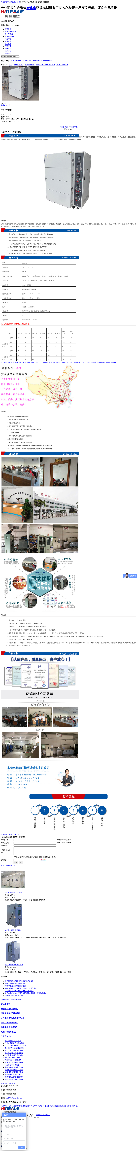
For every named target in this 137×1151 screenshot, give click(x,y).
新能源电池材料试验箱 (13, 1041)
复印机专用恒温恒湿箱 (13, 930)
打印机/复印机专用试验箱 (14, 1055)
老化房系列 (5, 1004)
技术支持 (48, 1106)
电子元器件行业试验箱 (13, 1074)
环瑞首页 (4, 1106)
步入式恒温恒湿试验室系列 (12, 1018)
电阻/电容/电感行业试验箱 (14, 1067)
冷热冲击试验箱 (30, 61)
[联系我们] (74, 127)
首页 (10, 65)
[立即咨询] (64, 127)
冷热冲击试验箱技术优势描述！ (16, 986)
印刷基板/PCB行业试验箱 (14, 1070)
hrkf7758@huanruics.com (14, 1098)
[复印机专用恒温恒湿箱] (14, 928)
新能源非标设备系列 (9, 1009)
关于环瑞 (61, 1106)
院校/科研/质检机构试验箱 (14, 1079)
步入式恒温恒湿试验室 (44, 61)
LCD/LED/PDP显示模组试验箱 (15, 1045)
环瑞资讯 (54, 1106)
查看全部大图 (5, 105)
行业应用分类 (30, 65)
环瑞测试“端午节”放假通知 (14, 995)
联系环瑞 (8, 1083)
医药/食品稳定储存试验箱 (14, 1077)
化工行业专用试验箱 (12, 1065)
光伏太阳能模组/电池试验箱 (14, 1043)
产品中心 (34, 1106)
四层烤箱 (16, 834)
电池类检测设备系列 (9, 1027)
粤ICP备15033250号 (43, 1115)
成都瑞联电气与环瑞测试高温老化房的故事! (20, 988)
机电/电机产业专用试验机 (14, 1050)
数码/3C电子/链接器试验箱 (45, 65)
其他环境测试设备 (8, 1032)
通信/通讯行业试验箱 (12, 1058)
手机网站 (10, 2)
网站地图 (17, 2)
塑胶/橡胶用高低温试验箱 (14, 965)
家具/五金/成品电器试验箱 (14, 1062)
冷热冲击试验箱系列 (9, 1023)
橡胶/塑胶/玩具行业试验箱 (14, 1072)
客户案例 (41, 1106)
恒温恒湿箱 (15, 61)
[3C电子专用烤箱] (20, 100)
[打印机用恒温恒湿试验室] (13, 891)
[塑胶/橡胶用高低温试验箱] (13, 963)
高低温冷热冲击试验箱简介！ (15, 983)
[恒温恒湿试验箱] (12, 16)
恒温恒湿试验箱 (13, 1106)
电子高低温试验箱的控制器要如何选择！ (19, 981)
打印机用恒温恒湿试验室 (13, 892)
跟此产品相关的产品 (8, 865)
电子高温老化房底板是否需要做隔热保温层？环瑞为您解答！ (26, 993)
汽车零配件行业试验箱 (13, 1060)
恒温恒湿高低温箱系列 (10, 1013)
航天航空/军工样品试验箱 (14, 1053)
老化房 (31, 8)
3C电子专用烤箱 (62, 65)
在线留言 (4, 2)
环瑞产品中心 (18, 65)
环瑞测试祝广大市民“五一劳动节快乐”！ (19, 991)
